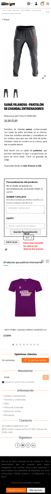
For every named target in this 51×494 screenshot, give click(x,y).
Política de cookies (12, 411)
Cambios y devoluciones (15, 396)
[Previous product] (47, 12)
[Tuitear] (6, 249)
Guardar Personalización (25, 232)
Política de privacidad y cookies (25, 482)
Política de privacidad (13, 407)
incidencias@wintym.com (16, 426)
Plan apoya (9, 415)
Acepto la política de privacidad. (27, 383)
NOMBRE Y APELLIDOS (16, 197)
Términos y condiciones (15, 400)
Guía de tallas (11, 242)
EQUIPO (10, 218)
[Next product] (48, 12)
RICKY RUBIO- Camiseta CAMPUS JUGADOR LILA (25, 330)
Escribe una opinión (36, 360)
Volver (6, 19)
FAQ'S (6, 403)
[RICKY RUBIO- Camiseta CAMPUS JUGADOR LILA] (25, 297)
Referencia (9, 116)
